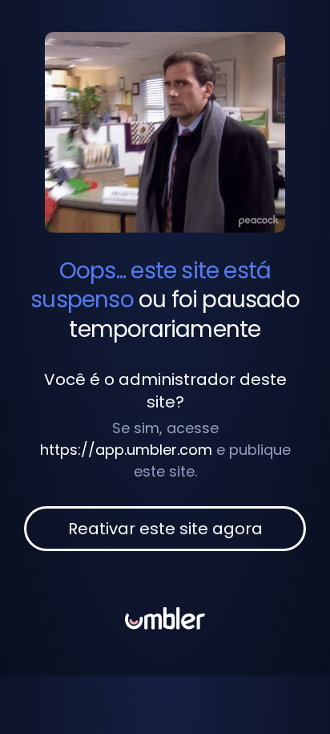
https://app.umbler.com (126, 450)
